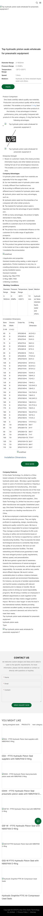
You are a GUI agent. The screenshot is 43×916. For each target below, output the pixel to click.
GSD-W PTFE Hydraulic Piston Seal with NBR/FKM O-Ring (20, 862)
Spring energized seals (11, 724)
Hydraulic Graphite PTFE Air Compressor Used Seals (21, 897)
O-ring (33, 105)
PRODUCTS (26, 724)
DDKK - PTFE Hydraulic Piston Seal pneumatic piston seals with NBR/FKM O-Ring (21, 792)
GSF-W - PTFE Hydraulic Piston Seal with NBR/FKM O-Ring (21, 827)
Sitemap (33, 912)
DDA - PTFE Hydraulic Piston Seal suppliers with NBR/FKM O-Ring (17, 757)
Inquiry (8, 87)
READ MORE (29, 464)
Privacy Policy (23, 912)
